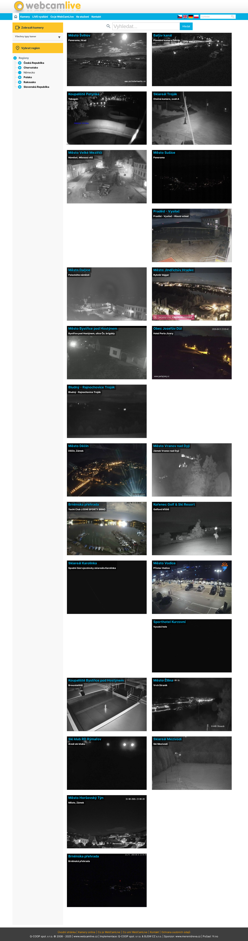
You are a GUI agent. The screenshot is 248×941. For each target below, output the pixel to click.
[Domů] (15, 16)
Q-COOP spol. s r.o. (129, 936)
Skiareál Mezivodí (167, 739)
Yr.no (215, 936)
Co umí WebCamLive (135, 932)
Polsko (28, 77)
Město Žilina (163, 680)
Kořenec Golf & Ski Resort (174, 504)
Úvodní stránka (67, 932)
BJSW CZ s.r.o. (153, 936)
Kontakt (96, 16)
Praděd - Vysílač (166, 211)
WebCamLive (47, 6)
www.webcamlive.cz (86, 936)
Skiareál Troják (165, 94)
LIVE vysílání (40, 16)
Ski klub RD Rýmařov (84, 739)
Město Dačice (79, 270)
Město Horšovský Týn (85, 798)
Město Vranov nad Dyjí (171, 446)
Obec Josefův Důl (167, 328)
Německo (29, 72)
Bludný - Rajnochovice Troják (91, 387)
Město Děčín (78, 446)
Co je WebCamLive (62, 16)
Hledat (186, 26)
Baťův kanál (162, 35)
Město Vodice (164, 563)
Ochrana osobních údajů (175, 932)
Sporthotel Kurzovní (169, 622)
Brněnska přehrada (83, 504)
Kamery (25, 16)
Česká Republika (34, 62)
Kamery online (86, 932)
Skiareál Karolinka (82, 563)
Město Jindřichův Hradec (173, 270)
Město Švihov (79, 35)
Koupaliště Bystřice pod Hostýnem (96, 680)
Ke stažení (82, 16)
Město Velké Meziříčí (85, 153)
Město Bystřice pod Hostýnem (92, 328)
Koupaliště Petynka (83, 94)
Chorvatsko (31, 67)
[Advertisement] (196, 6)
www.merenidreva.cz (188, 936)
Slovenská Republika (36, 86)
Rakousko (30, 82)
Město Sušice (164, 153)
